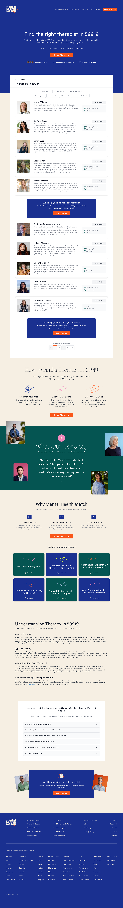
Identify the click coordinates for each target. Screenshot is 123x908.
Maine (39, 876)
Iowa (39, 860)
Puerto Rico (83, 872)
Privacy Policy (89, 832)
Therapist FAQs (58, 832)
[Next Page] (72, 347)
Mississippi (52, 868)
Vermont (96, 872)
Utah (95, 868)
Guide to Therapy (32, 828)
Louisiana (40, 872)
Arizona (8, 864)
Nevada (66, 856)
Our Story (87, 828)
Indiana (40, 856)
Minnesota (52, 864)
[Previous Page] (51, 347)
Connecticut (10, 880)
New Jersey (67, 864)
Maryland (40, 880)
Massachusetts (53, 856)
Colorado (9, 876)
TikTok (115, 832)
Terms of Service (32, 836)
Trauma (61, 48)
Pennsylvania (83, 868)
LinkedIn (114, 836)
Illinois (21, 880)
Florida (21, 864)
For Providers (95, 9)
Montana (51, 876)
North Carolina (68, 876)
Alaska (8, 860)
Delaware (22, 856)
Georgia (22, 868)
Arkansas (9, 868)
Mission (86, 824)
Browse (17, 80)
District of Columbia (26, 860)
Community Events (61, 9)
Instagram (113, 828)
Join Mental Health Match (62, 824)
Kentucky (40, 868)
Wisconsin (111, 860)
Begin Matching (110, 9)
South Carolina (84, 880)
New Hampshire (69, 860)
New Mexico (67, 868)
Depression (69, 48)
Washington (97, 880)
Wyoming (110, 864)
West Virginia (112, 856)
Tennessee (97, 860)
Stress (55, 48)
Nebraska (51, 880)
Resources (85, 9)
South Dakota (98, 856)
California (9, 872)
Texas (95, 864)
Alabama (9, 856)
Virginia (96, 876)
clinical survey (30, 684)
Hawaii (21, 872)
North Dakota (68, 880)
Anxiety (49, 48)
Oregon (81, 864)
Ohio (80, 856)
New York (66, 872)
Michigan (51, 860)
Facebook (113, 824)
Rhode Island (83, 876)
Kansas (39, 864)
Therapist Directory (33, 832)
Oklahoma (82, 860)
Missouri (51, 872)
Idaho (21, 876)
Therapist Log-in (59, 828)
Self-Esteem (79, 48)
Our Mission (75, 9)
